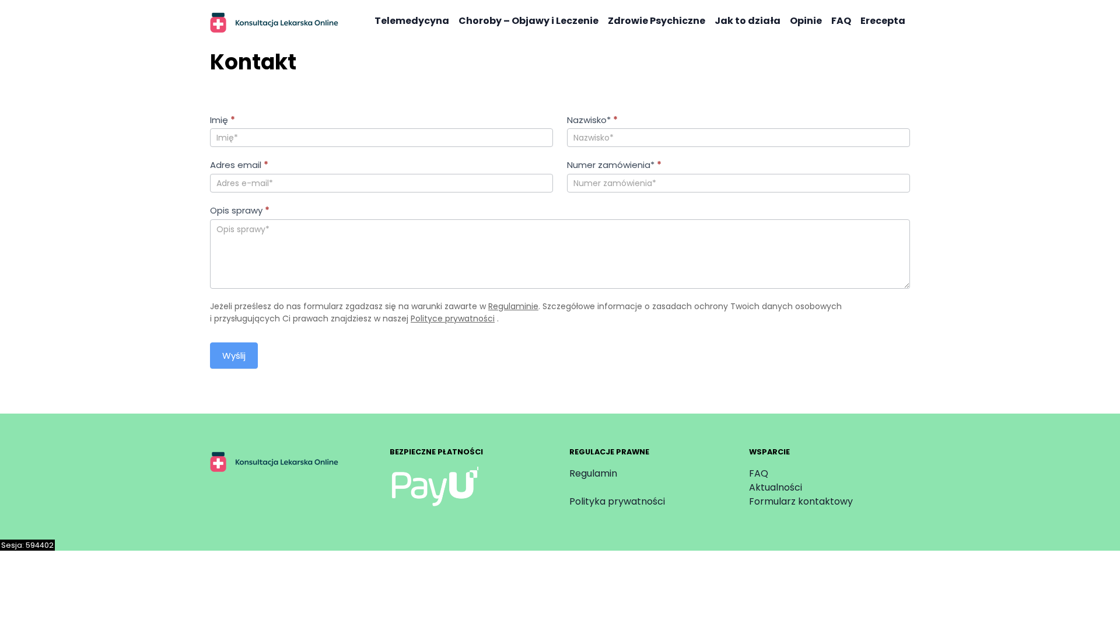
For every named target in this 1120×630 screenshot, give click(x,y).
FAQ (841, 20)
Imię (222, 120)
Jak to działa (747, 20)
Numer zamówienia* (614, 165)
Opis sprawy (240, 210)
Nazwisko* (592, 120)
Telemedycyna (411, 20)
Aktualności (775, 487)
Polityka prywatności (617, 501)
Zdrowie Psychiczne (656, 20)
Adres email (239, 165)
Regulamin (593, 473)
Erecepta (882, 20)
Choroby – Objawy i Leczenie (528, 20)
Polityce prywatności (453, 318)
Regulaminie (513, 306)
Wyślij (234, 355)
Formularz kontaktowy (801, 501)
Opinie (806, 20)
